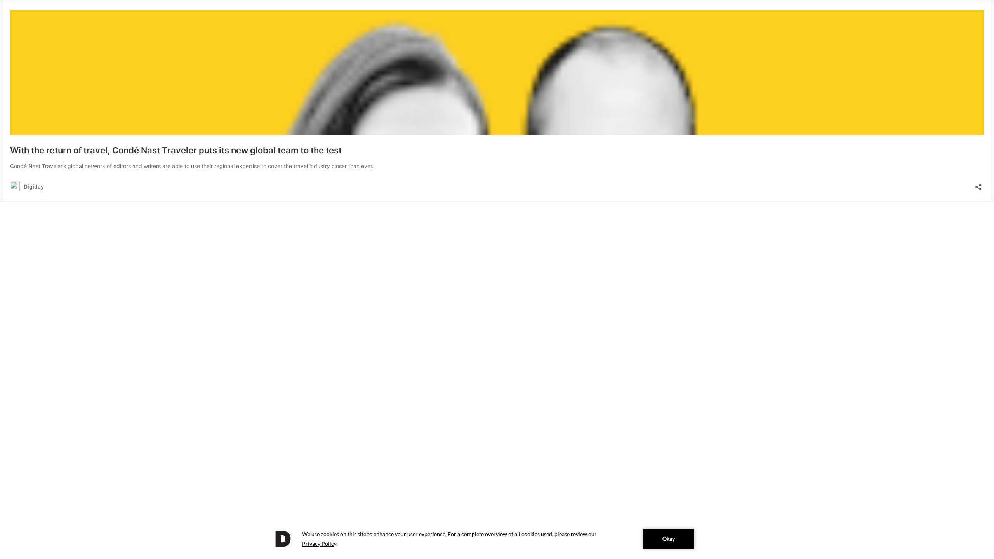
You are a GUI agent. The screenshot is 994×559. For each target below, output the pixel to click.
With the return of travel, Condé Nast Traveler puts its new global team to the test (176, 150)
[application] (497, 539)
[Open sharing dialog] (978, 185)
